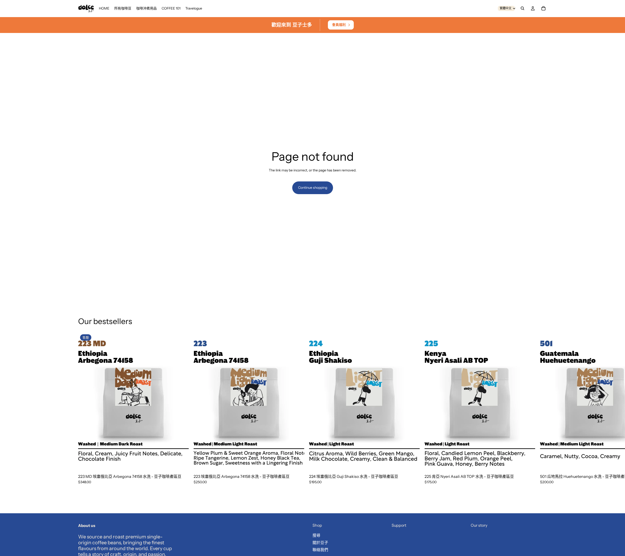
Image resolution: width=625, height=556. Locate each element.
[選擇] (296, 463)
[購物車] (543, 8)
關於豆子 (320, 542)
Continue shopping (312, 187)
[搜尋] (522, 8)
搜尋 (316, 535)
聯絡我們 (320, 549)
